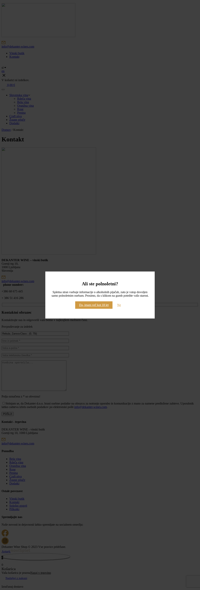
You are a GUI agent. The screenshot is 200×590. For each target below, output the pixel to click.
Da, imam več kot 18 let (94, 305)
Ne (119, 305)
